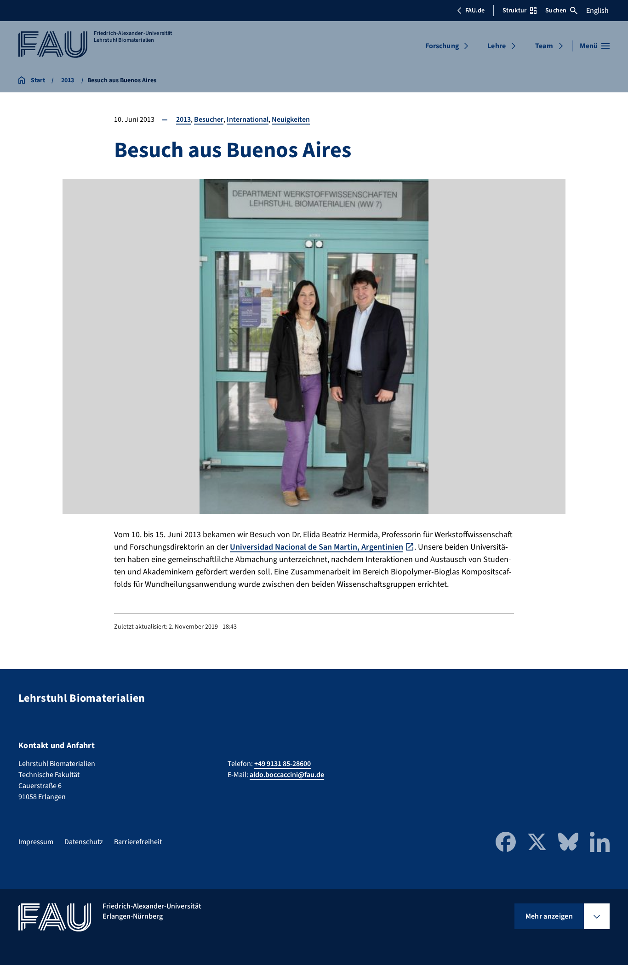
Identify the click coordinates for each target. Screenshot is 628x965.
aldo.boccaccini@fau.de (287, 775)
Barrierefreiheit (138, 842)
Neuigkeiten (291, 119)
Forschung (442, 46)
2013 (183, 119)
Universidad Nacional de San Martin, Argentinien (316, 547)
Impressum (35, 842)
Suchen (555, 10)
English (597, 11)
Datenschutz (83, 842)
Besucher (208, 119)
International (247, 119)
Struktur (514, 10)
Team (544, 46)
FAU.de (475, 10)
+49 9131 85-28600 (282, 764)
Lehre (496, 46)
